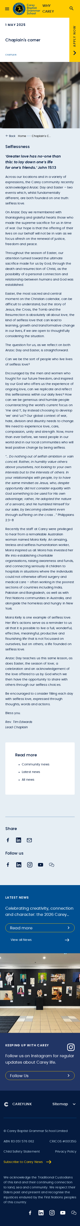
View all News (21, 940)
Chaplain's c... (41, 136)
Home (22, 136)
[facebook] (8, 841)
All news (28, 779)
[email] (29, 841)
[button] (10, 136)
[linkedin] (18, 841)
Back (12, 136)
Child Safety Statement (22, 1151)
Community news (35, 764)
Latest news (31, 772)
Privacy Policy (65, 1151)
